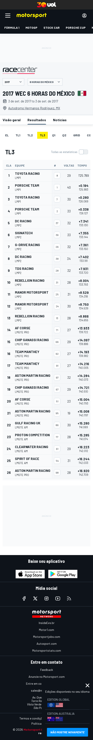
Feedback (46, 670)
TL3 (42, 135)
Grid (76, 135)
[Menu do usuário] (84, 15)
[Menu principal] (7, 15)
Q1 (53, 135)
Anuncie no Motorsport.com (47, 676)
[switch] (69, 152)
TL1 (18, 135)
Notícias (60, 120)
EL (7, 135)
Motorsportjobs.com (46, 636)
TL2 (30, 135)
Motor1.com (46, 630)
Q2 (64, 135)
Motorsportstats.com (46, 650)
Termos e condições (32, 718)
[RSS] (69, 598)
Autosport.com (47, 643)
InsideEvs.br (47, 623)
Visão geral (12, 120)
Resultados (36, 120)
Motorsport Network (39, 729)
